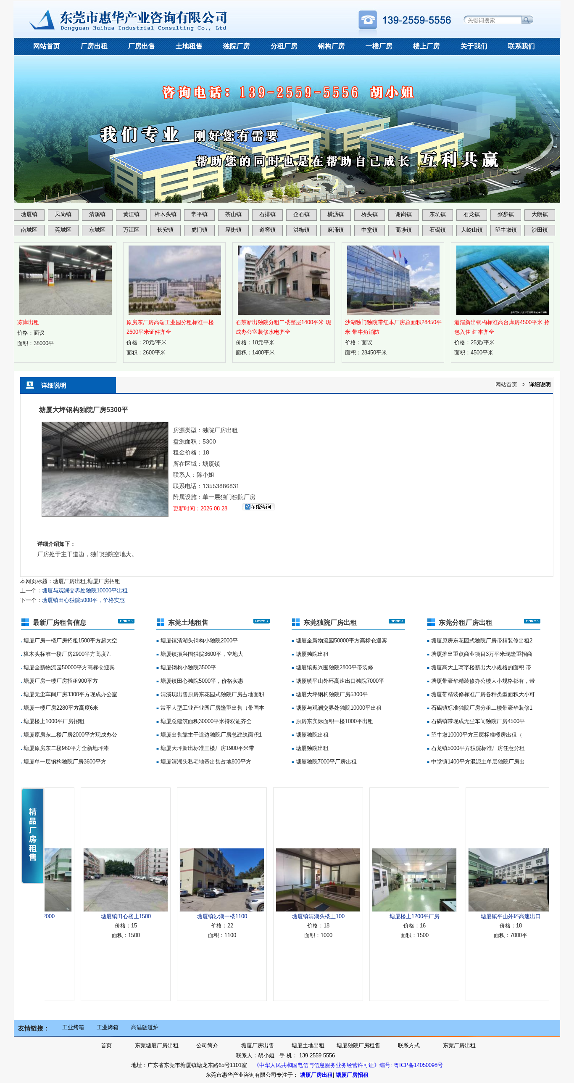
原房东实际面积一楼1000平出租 (333, 721)
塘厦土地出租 (308, 1045)
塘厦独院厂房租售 (358, 1045)
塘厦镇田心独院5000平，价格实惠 (83, 600)
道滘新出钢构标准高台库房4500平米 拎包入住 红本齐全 (502, 327)
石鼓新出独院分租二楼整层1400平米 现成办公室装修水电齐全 (283, 327)
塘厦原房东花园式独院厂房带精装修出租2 (480, 640)
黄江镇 (131, 214)
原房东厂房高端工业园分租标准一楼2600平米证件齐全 (170, 327)
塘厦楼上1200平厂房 (391, 916)
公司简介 (207, 1045)
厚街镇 (233, 230)
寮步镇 (506, 214)
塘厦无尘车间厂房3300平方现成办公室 (69, 694)
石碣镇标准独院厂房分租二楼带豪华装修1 (480, 708)
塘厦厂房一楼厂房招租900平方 (60, 681)
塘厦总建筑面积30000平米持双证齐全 (205, 721)
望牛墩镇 (506, 230)
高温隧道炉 (144, 1027)
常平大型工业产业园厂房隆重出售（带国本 (211, 708)
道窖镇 (267, 230)
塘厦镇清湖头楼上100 (294, 916)
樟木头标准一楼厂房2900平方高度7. (66, 654)
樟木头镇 (165, 214)
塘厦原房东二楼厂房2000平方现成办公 (69, 735)
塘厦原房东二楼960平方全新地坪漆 (65, 748)
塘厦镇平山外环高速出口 (487, 916)
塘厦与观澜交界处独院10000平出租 (85, 590)
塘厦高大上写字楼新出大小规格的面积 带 (480, 667)
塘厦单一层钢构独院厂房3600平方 (64, 761)
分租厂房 (284, 46)
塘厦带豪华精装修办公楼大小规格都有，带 (482, 681)
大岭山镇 (472, 230)
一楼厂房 (379, 46)
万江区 (131, 230)
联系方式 (409, 1045)
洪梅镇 (301, 230)
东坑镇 (437, 214)
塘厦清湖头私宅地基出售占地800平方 (205, 761)
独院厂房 (236, 46)
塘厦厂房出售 (257, 1045)
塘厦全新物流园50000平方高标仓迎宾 (68, 667)
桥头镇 (369, 214)
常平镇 (199, 214)
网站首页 (46, 46)
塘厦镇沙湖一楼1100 (198, 916)
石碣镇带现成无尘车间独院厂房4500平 (477, 721)
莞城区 (63, 230)
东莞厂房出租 (459, 1045)
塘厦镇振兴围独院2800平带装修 (333, 667)
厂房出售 (141, 46)
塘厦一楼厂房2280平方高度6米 (60, 708)
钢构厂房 (331, 46)
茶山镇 (233, 214)
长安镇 (165, 230)
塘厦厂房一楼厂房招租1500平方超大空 (69, 640)
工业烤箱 (73, 1027)
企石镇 (301, 214)
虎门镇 (199, 230)
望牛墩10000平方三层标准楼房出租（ (475, 735)
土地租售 (189, 46)
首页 (106, 1045)
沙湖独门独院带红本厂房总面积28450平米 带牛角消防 (393, 327)
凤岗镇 (63, 214)
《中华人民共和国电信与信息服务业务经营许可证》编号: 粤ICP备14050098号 (348, 1065)
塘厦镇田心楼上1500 (102, 916)
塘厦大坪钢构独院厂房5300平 (331, 694)
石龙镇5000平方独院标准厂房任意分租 (477, 748)
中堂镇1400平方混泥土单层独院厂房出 (477, 761)
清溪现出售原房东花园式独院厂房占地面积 (211, 694)
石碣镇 (437, 230)
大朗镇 (540, 214)
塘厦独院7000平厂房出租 (325, 761)
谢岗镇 (403, 214)
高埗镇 (403, 230)
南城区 (29, 230)
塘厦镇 (29, 214)
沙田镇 (540, 230)
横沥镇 (335, 214)
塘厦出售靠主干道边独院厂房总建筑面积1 (210, 735)
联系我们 (521, 46)
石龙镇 (471, 214)
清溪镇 (97, 214)
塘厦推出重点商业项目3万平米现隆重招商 (480, 654)
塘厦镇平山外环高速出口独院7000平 (339, 681)
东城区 (97, 230)
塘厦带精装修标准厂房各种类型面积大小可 (482, 694)
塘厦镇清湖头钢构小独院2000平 (198, 640)
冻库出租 (28, 322)
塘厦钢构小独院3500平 (187, 667)
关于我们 (474, 46)
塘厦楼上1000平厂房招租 (53, 721)
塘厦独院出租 (311, 654)
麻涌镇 (335, 230)
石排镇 (267, 214)
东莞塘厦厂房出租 (157, 1045)
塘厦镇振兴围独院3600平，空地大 (201, 654)
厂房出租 (94, 46)
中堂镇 (369, 230)
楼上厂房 (426, 46)
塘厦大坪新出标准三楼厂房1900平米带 (206, 748)
